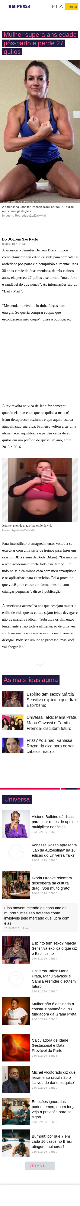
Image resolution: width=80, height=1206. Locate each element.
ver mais (37, 1165)
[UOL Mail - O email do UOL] (54, 6)
